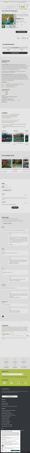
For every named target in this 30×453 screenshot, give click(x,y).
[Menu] (3, 444)
